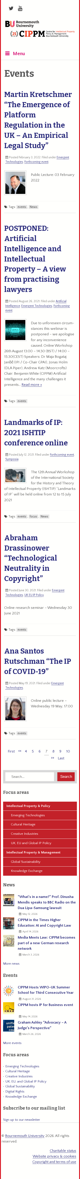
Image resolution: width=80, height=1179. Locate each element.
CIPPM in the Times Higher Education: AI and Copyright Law (44, 923)
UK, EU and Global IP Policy (31, 843)
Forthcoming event (36, 161)
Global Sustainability (25, 862)
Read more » (32, 385)
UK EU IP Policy (34, 595)
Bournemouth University (22, 24)
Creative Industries (24, 834)
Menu (19, 53)
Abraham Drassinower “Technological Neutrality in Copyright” (30, 558)
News (33, 207)
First (11, 751)
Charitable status (63, 1151)
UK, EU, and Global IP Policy (25, 1081)
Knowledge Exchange (26, 871)
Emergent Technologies (36, 306)
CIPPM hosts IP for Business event (45, 1005)
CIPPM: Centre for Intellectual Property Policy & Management (42, 37)
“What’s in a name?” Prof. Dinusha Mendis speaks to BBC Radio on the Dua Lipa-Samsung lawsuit (47, 902)
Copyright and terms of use (54, 1162)
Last (61, 758)
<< (19, 751)
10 (68, 751)
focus (33, 516)
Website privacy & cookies (54, 1156)
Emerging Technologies (28, 815)
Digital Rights (14, 1091)
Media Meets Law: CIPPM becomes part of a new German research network (46, 943)
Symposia (11, 459)
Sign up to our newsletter (21, 1120)
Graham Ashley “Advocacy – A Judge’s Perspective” (42, 1025)
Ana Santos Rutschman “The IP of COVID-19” (37, 661)
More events (12, 1043)
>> (52, 758)
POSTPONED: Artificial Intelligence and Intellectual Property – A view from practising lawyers (35, 259)
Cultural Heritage (23, 824)
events (22, 207)
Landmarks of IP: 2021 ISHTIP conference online (36, 432)
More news (11, 964)
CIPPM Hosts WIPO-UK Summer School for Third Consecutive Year (46, 990)
